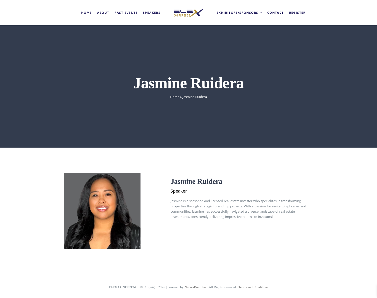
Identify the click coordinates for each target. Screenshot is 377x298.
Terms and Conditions (253, 287)
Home (174, 97)
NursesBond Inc (196, 287)
